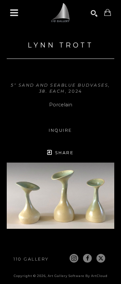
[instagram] (74, 258)
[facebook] (87, 258)
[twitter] (100, 258)
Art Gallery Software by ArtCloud (78, 276)
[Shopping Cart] (107, 12)
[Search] (94, 13)
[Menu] (14, 12)
